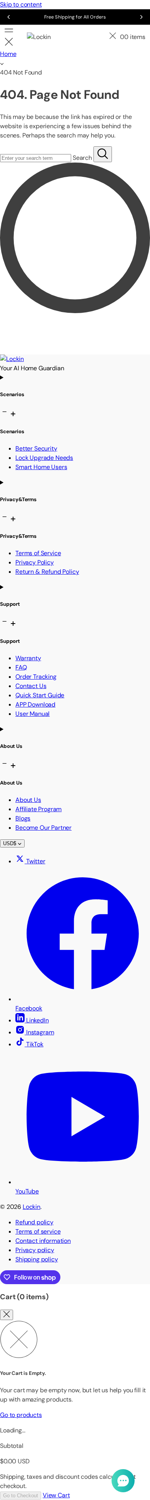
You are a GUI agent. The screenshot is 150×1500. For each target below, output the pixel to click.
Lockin (31, 1207)
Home (8, 54)
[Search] (102, 154)
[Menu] (13, 37)
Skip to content (21, 4)
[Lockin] (44, 37)
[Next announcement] (141, 17)
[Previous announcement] (8, 17)
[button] (112, 37)
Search (82, 158)
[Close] (6, 1315)
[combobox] (35, 158)
